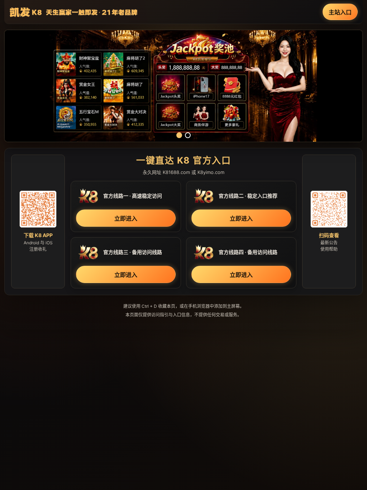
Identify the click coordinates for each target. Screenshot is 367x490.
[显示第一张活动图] (179, 135)
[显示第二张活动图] (188, 135)
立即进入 (125, 218)
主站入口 (340, 12)
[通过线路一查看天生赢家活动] (183, 86)
